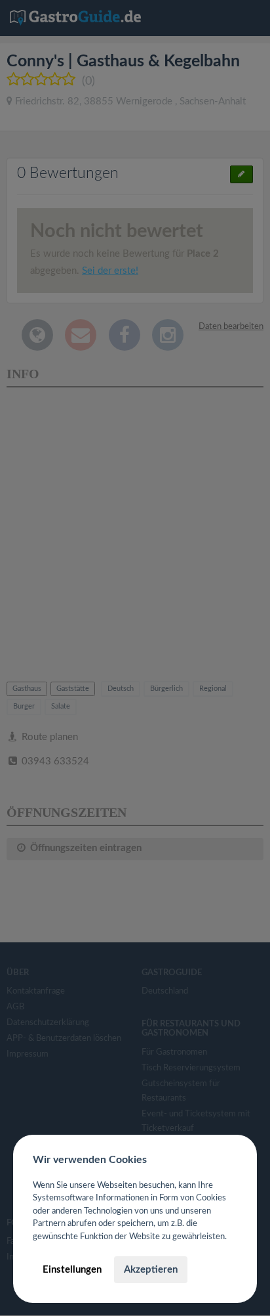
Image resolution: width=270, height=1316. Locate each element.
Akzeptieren (151, 1270)
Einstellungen (72, 1270)
